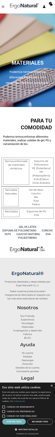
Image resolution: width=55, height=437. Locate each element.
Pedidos (27, 356)
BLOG (27, 338)
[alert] (27, 410)
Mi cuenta (27, 353)
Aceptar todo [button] (14, 421)
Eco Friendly (27, 316)
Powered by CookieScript (27, 434)
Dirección (27, 364)
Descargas (27, 360)
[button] (27, 429)
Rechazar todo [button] (40, 421)
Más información (17, 401)
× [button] (51, 386)
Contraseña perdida (27, 371)
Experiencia (27, 319)
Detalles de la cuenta (27, 367)
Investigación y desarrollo (27, 330)
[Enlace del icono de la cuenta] (44, 6)
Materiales (27, 327)
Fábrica (27, 334)
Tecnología (27, 323)
